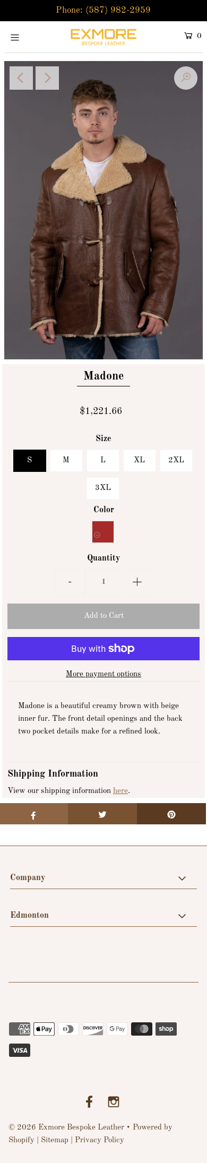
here (120, 791)
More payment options (103, 674)
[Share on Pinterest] (171, 813)
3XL (103, 488)
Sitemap (54, 1140)
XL (139, 460)
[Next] (47, 78)
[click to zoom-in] (185, 78)
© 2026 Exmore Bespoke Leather (66, 1128)
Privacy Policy (99, 1140)
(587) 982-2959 (118, 10)
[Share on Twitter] (102, 813)
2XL (176, 460)
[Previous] (21, 78)
